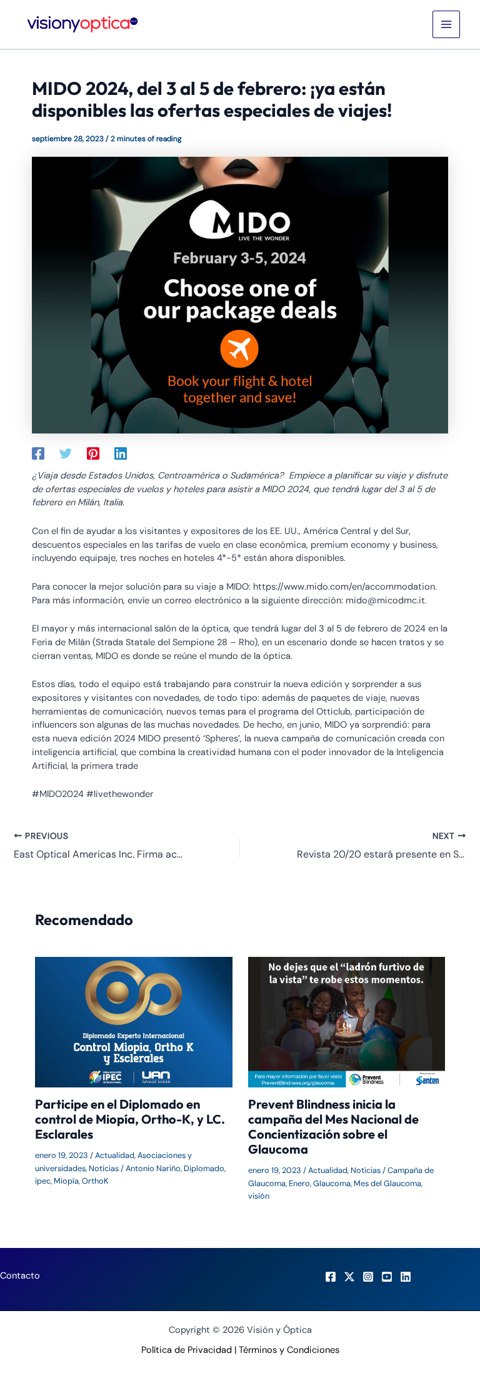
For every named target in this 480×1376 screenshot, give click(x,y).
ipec (43, 1181)
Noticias (104, 1168)
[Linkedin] (120, 453)
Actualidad (114, 1155)
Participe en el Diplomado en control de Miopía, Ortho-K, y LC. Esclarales (130, 1119)
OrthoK (95, 1181)
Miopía (66, 1181)
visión (258, 1195)
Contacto (20, 1276)
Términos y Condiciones (289, 1350)
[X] (349, 1276)
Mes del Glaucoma (387, 1183)
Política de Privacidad (186, 1350)
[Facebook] (38, 453)
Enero (299, 1183)
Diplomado (204, 1168)
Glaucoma (332, 1183)
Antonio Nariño (153, 1168)
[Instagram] (368, 1276)
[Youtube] (386, 1276)
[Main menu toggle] (446, 24)
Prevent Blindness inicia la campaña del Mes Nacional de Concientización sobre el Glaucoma (333, 1126)
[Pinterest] (93, 453)
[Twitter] (65, 453)
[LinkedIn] (405, 1276)
